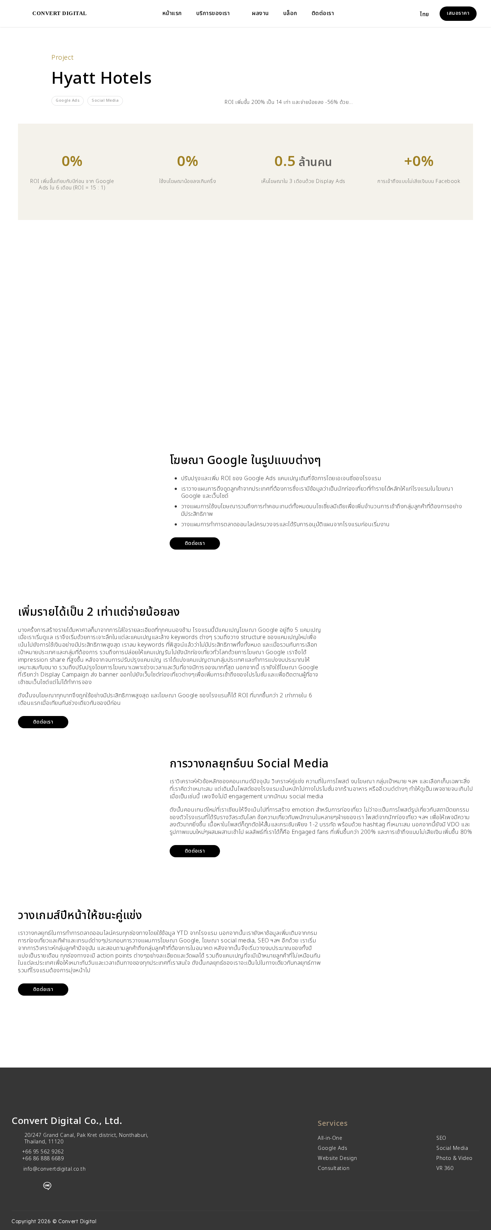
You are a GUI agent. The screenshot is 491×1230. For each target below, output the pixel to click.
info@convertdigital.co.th (54, 1169)
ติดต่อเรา (323, 13)
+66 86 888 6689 (43, 1158)
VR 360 (444, 1168)
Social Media (452, 1148)
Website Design (337, 1158)
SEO (441, 1138)
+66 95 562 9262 (43, 1152)
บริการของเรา (213, 13)
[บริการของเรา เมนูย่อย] (235, 14)
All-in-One (330, 1138)
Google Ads (332, 1148)
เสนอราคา (458, 13)
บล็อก (290, 13)
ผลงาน (260, 13)
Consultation (333, 1168)
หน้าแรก (172, 13)
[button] (429, 13)
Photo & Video (454, 1158)
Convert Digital (59, 13)
